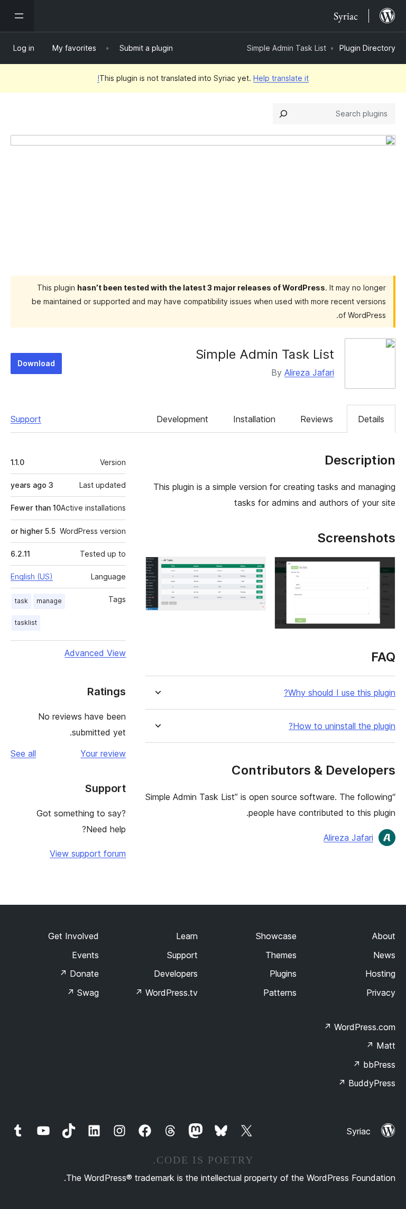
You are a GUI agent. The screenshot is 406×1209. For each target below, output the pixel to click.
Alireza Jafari (309, 372)
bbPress (374, 1064)
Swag (83, 992)
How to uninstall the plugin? (342, 726)
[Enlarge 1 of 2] (381, 571)
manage (49, 601)
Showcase (276, 936)
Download (36, 363)
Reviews (316, 419)
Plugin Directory (367, 47)
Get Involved (73, 936)
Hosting (380, 973)
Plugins (283, 973)
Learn (187, 936)
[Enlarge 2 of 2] (251, 571)
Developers (176, 973)
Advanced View (95, 653)
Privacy (380, 992)
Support (26, 419)
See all (23, 753)
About (383, 936)
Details (371, 419)
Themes (281, 955)
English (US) (32, 576)
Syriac (359, 1131)
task (21, 601)
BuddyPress (366, 1083)
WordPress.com (359, 1027)
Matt (380, 1045)
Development (182, 419)
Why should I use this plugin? (339, 693)
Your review (103, 753)
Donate (79, 973)
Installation (254, 419)
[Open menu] (17, 16)
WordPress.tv (166, 992)
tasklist (26, 622)
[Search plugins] (283, 113)
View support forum (88, 853)
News (384, 955)
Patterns (280, 992)
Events (85, 955)
